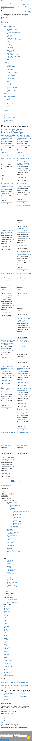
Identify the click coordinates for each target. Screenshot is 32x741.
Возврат (6, 697)
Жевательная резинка (24, 681)
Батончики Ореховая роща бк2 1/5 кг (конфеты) (7, 460)
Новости (22, 694)
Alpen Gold (6, 610)
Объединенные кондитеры (13, 32)
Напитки (6, 95)
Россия (8, 44)
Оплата (23, 0)
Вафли (7, 681)
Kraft (5, 632)
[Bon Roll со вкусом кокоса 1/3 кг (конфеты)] (8, 135)
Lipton (5, 635)
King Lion (6, 630)
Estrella (6, 621)
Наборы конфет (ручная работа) (21, 511)
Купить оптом (6, 152)
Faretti (5, 623)
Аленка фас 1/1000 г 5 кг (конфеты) (6, 436)
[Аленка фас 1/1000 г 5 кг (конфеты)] (8, 433)
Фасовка (15, 520)
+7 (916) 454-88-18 (26, 3)
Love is (8, 60)
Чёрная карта (10, 78)
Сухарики (28, 684)
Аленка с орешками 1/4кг (22, 390)
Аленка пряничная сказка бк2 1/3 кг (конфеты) (7, 344)
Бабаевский (13, 506)
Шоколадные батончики (24, 685)
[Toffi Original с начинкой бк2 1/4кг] (24, 251)
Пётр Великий (10, 69)
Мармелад (14, 684)
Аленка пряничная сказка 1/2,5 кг (7, 392)
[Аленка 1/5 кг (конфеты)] (24, 296)
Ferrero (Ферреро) (11, 45)
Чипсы (8, 99)
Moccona (6, 639)
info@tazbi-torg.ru (15, 3)
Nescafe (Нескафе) (11, 74)
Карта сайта (23, 696)
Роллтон (9, 105)
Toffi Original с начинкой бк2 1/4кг (24, 254)
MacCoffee (9, 71)
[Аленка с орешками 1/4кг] (24, 388)
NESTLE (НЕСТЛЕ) (11, 51)
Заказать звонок (26, 4)
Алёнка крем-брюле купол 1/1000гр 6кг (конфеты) (22, 345)
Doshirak (6, 618)
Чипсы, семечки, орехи (9, 96)
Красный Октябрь (8, 120)
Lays (5, 633)
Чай (5, 80)
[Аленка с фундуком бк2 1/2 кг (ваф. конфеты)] (24, 410)
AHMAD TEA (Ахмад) (12, 87)
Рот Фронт (12, 508)
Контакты (6, 112)
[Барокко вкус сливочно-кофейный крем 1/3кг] (24, 433)
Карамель (6, 682)
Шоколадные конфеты (6, 687)
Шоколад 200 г (16, 524)
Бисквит (3, 681)
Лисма (8, 86)
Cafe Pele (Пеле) (11, 75)
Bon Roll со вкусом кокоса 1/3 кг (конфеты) (7, 139)
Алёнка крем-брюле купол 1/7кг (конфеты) (7, 369)
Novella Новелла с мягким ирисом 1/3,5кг (6, 233)
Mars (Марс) (10, 48)
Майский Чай (10, 84)
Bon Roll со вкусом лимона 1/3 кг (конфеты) (24, 139)
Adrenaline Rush (8, 607)
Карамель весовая (17, 514)
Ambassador (10, 65)
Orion (5, 645)
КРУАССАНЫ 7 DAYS (12, 29)
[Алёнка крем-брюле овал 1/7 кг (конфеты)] (24, 365)
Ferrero (6, 624)
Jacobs (8, 68)
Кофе (5, 62)
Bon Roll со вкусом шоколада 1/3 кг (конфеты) (8, 187)
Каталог (3, 18)
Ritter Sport (6, 650)
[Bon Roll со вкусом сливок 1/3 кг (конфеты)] (8, 159)
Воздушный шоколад (14, 681)
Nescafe (6, 641)
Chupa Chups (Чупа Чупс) (13, 54)
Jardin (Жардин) (11, 66)
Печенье (24, 684)
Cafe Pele (6, 614)
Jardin (5, 629)
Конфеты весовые (17, 515)
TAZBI (4, 6)
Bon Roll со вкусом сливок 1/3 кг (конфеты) (7, 162)
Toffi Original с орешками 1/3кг (23, 277)
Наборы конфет (17, 517)
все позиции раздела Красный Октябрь (14, 129)
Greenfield (9, 89)
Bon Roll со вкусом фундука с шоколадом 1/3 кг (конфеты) (23, 164)
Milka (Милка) (10, 50)
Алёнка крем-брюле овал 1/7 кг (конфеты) (23, 369)
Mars (5, 636)
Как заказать (12, 0)
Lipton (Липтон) (11, 83)
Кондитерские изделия (9, 26)
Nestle (5, 642)
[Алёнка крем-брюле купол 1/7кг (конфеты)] (8, 365)
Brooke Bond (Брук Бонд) (13, 92)
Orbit (8, 59)
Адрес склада (4, 0)
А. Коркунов (10, 35)
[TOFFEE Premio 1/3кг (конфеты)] (24, 229)
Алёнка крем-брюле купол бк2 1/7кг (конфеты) (23, 321)
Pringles (6, 648)
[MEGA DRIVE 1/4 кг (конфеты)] (24, 183)
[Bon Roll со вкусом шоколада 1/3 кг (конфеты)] (8, 183)
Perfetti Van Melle (8, 647)
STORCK (6, 651)
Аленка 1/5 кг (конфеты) (22, 298)
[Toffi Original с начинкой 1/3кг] (8, 274)
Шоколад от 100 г (17, 523)
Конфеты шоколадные (19, 682)
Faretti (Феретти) (11, 42)
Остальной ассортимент (16, 527)
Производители (8, 109)
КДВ (8, 31)
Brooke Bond (7, 613)
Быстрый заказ (7, 155)
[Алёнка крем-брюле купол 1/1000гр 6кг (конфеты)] (24, 341)
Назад (8, 28)
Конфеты (11, 682)
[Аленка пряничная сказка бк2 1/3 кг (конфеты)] (8, 340)
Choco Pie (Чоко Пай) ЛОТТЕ (14, 39)
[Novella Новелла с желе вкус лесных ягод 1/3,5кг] (24, 206)
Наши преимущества (9, 693)
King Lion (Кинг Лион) (12, 107)
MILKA (5, 638)
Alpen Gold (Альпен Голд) (13, 36)
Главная (6, 114)
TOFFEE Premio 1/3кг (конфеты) (23, 232)
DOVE (8, 41)
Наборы (19, 684)
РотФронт (6, 671)
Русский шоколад (14, 526)
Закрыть (3, 25)
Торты (14, 518)
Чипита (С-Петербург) (9, 675)
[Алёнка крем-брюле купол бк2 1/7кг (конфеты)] (24, 317)
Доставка (18, 0)
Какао (5, 93)
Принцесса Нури (11, 90)
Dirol (5, 617)
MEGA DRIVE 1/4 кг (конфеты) (23, 186)
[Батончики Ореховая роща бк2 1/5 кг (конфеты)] (8, 456)
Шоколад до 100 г (17, 521)
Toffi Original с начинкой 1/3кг (7, 277)
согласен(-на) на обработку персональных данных (14, 738)
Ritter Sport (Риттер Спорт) (13, 56)
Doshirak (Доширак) (12, 104)
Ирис (14, 512)
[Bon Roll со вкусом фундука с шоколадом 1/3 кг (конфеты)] (24, 159)
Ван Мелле (10, 53)
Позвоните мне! (4, 740)
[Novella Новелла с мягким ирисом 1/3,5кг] (8, 229)
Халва (5, 685)
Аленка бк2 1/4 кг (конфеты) (7, 299)
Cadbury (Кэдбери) (11, 38)
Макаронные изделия (9, 101)
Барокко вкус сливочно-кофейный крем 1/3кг (22, 436)
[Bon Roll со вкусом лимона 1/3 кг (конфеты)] (24, 135)
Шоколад (15, 685)
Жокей (8, 77)
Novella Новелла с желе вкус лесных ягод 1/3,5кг (23, 209)
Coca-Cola (6, 615)
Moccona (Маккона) (12, 72)
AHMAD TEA (7, 608)
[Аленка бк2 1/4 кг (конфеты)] (8, 296)
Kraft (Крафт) (10, 47)
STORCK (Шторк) (11, 57)
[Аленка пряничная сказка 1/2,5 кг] (8, 389)
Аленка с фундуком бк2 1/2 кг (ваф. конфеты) (23, 413)
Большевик (9, 33)
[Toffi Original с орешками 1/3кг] (24, 274)
